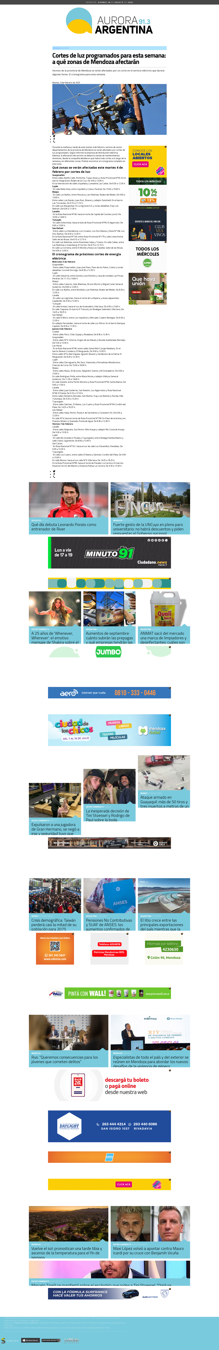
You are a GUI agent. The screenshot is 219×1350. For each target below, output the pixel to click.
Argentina (91, 629)
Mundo (143, 793)
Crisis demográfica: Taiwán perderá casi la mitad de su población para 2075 (53, 924)
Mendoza (117, 520)
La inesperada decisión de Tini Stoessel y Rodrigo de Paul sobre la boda (108, 815)
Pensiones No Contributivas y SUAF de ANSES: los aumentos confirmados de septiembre (109, 927)
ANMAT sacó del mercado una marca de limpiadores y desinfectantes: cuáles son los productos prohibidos (163, 640)
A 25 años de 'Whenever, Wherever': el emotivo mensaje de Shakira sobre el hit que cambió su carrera (55, 640)
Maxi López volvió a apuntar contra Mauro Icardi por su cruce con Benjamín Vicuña (148, 1250)
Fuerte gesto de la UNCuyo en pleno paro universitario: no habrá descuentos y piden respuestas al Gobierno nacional (148, 528)
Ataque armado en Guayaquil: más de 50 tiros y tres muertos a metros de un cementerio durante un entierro (164, 806)
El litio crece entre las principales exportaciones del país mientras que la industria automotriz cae (161, 927)
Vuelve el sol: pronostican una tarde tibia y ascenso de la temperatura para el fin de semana (66, 1252)
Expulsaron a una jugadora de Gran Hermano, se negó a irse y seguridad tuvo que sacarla (55, 831)
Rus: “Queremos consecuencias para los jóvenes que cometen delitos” (64, 1059)
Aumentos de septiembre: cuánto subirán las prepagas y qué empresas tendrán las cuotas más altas (109, 640)
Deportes (36, 520)
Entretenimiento (40, 629)
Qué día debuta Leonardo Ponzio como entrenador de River (63, 526)
